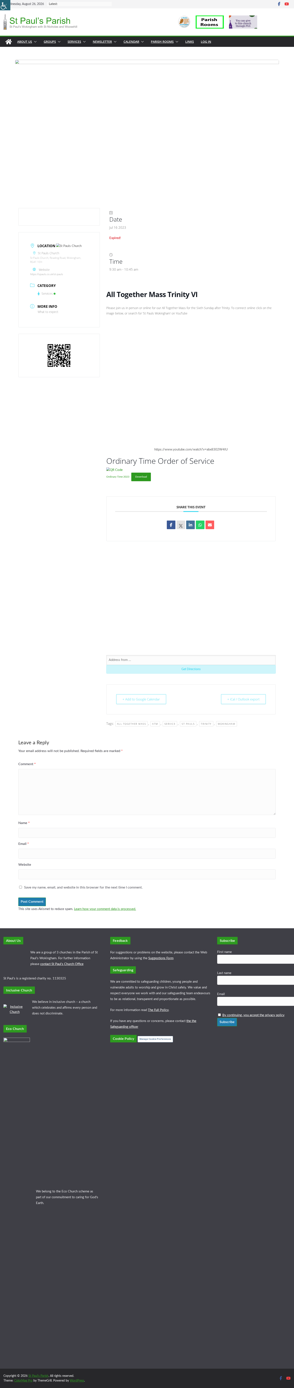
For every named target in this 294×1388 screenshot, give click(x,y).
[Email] (210, 525)
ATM (155, 723)
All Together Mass (131, 723)
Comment (27, 764)
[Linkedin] (190, 525)
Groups (50, 42)
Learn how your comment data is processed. (105, 909)
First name (224, 952)
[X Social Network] (180, 525)
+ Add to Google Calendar (141, 699)
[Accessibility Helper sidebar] (5, 5)
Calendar (131, 42)
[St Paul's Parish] (8, 42)
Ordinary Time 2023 (117, 476)
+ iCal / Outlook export (243, 699)
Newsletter (102, 42)
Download (141, 476)
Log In (206, 42)
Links (189, 42)
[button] (34, 42)
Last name (224, 973)
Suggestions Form (160, 958)
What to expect (48, 312)
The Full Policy (158, 1010)
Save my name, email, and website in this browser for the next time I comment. (83, 887)
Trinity (206, 723)
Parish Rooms (162, 42)
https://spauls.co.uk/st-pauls (46, 274)
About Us (24, 42)
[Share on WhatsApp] (200, 525)
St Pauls (188, 723)
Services (74, 42)
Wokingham (226, 723)
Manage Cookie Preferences (155, 1039)
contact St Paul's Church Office (62, 964)
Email (23, 844)
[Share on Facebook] (171, 525)
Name (24, 823)
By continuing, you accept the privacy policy (253, 1015)
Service (170, 723)
